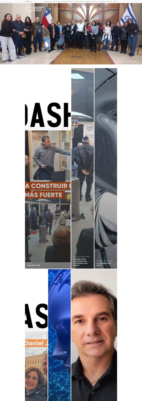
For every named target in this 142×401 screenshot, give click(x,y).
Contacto (106, 8)
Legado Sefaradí (100, 9)
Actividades (56, 8)
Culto (62, 8)
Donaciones (109, 1)
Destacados (77, 256)
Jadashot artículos (85, 256)
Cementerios (74, 8)
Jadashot (115, 1)
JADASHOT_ (30, 263)
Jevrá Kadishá (102, 1)
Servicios (93, 8)
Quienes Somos (49, 9)
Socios (88, 8)
